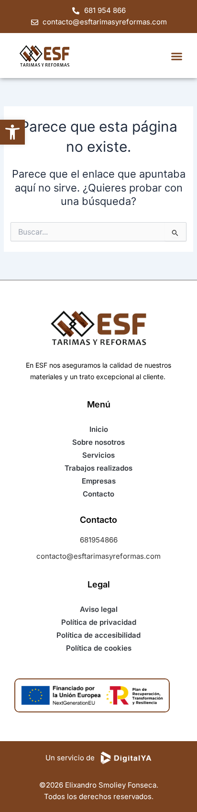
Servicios (98, 455)
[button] (12, 132)
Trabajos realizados (98, 468)
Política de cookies (98, 648)
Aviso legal (99, 609)
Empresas (99, 480)
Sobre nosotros (98, 442)
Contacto (98, 493)
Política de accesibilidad (98, 635)
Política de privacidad (98, 622)
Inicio (98, 429)
